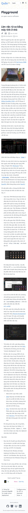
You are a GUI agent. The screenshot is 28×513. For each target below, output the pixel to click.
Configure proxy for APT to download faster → (21, 492)
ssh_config (7, 306)
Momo (16, 481)
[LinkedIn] (20, 506)
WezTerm (12, 415)
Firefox (12, 510)
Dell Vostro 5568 (21, 62)
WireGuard (16, 166)
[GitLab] (16, 506)
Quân (4, 3)
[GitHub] (7, 506)
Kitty (7, 409)
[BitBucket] (12, 506)
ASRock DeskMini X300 (8, 101)
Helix (24, 346)
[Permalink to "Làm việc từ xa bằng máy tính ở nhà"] (2, 33)
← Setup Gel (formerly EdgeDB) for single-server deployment (7, 492)
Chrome (16, 510)
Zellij (7, 396)
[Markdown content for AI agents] (6, 33)
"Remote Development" (19, 313)
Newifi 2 (23, 184)
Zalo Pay (21, 481)
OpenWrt (3, 184)
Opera (19, 510)
